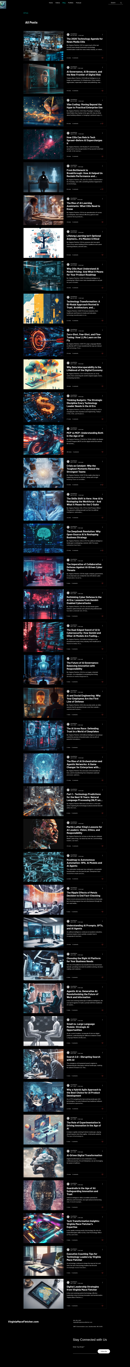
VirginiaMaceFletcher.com (23, 1321)
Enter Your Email (78, 1347)
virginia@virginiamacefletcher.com (82, 1322)
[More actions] (103, 35)
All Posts (25, 13)
